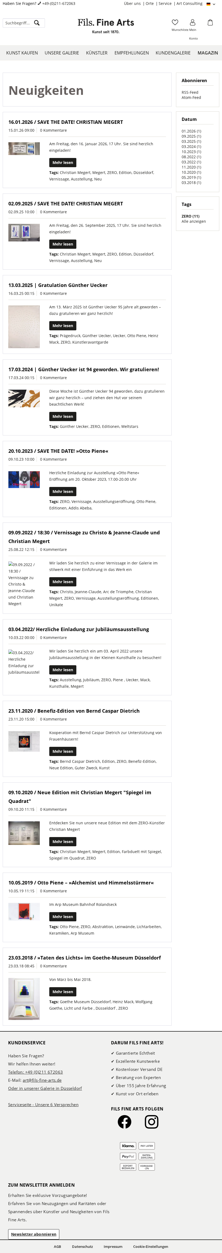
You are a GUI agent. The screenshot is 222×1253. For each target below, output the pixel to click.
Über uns (133, 3)
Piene (118, 679)
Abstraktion (102, 926)
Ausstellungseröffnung (114, 501)
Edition (125, 172)
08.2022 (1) (191, 156)
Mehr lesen (63, 162)
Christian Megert (75, 172)
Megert (98, 172)
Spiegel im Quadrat (66, 858)
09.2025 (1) (191, 136)
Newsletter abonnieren (33, 1234)
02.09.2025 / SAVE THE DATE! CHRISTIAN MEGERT (65, 203)
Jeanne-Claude (88, 591)
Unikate (56, 604)
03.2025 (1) (191, 141)
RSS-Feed (190, 92)
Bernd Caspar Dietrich (80, 761)
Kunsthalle (59, 686)
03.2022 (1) (191, 161)
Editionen (110, 426)
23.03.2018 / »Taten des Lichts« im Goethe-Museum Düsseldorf (84, 957)
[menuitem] (135, 3)
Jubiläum (91, 679)
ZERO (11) (191, 216)
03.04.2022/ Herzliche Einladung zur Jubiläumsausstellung (78, 629)
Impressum (113, 1246)
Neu (98, 179)
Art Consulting (190, 3)
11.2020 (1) (191, 167)
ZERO (112, 172)
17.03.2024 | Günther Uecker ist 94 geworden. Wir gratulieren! (83, 369)
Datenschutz (82, 1246)
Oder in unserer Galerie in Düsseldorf (45, 1088)
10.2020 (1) (191, 172)
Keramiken (59, 933)
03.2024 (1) (191, 146)
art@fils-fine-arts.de (42, 1080)
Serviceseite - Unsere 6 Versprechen (43, 1104)
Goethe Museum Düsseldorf (85, 1001)
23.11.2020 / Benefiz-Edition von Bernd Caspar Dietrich (74, 711)
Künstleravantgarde (90, 342)
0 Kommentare (53, 130)
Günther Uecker (96, 335)
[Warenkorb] (210, 24)
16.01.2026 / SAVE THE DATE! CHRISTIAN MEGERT (65, 122)
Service (166, 3)
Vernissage (59, 179)
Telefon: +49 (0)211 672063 (35, 1072)
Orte (150, 3)
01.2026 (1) (191, 131)
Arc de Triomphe (118, 591)
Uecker (119, 335)
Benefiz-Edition (142, 761)
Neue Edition (61, 767)
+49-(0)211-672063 (58, 3)
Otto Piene (136, 335)
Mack (145, 679)
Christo (66, 591)
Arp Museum (82, 933)
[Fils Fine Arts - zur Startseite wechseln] (106, 28)
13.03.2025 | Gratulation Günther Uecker (57, 285)
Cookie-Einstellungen (150, 1246)
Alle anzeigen (194, 221)
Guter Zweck (86, 767)
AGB (57, 1246)
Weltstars (129, 426)
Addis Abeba (80, 508)
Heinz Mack (123, 1001)
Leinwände (125, 926)
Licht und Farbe (79, 1008)
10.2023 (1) (191, 151)
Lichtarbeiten (149, 926)
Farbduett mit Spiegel (141, 851)
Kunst (104, 767)
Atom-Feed (191, 97)
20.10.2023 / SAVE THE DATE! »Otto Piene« (58, 451)
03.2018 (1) (191, 182)
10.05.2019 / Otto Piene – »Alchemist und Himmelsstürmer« (81, 882)
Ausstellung (81, 179)
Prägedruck (70, 335)
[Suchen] (36, 23)
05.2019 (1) (191, 177)
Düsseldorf (143, 172)
